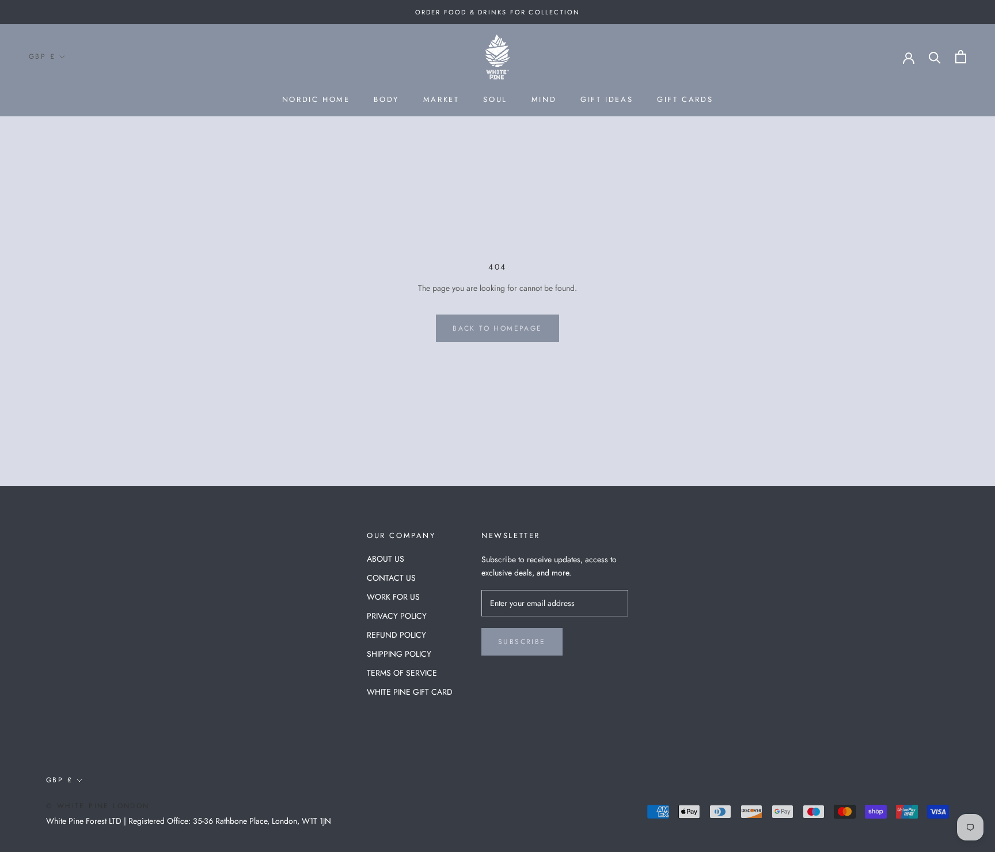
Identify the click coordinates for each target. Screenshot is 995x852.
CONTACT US (391, 578)
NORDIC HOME (316, 99)
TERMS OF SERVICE (402, 673)
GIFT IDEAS (606, 99)
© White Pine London (98, 806)
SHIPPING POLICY (399, 654)
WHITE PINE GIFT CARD (410, 692)
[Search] (935, 57)
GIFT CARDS (685, 99)
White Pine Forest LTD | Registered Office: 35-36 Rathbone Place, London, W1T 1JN (188, 821)
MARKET (441, 99)
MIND (543, 99)
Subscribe (522, 642)
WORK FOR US (393, 597)
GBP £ (42, 56)
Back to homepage (497, 328)
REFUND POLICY (396, 635)
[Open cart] (960, 56)
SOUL (495, 99)
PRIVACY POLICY (397, 616)
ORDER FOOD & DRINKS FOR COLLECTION (497, 12)
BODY (386, 99)
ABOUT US (385, 559)
